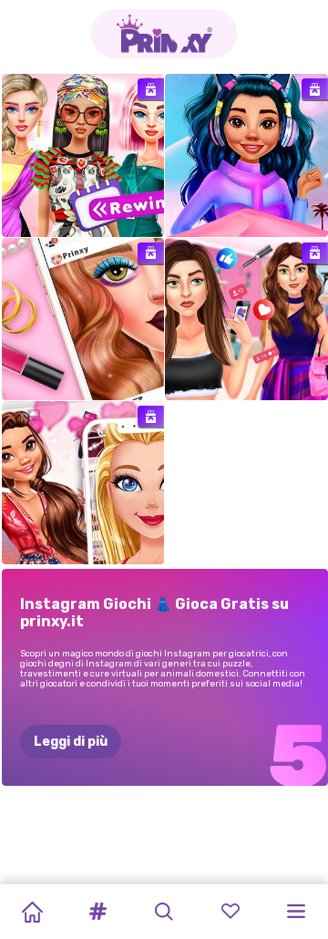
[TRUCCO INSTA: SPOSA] (83, 319)
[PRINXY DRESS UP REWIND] (83, 155)
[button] (98, 911)
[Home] (32, 911)
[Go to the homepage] (164, 34)
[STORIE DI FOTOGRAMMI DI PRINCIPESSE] (83, 482)
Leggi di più (71, 741)
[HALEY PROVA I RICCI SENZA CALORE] (246, 319)
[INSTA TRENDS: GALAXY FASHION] (246, 155)
